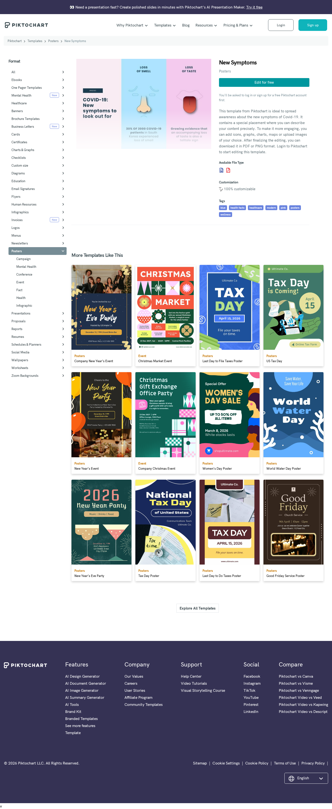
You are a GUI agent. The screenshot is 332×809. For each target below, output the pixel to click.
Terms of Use (285, 763)
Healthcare (19, 103)
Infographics (20, 212)
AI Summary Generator (84, 697)
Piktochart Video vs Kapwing (303, 704)
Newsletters (19, 243)
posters (295, 207)
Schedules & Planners (26, 344)
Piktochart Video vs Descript (303, 711)
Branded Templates (81, 718)
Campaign (23, 259)
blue (223, 207)
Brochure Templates (25, 119)
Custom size (19, 165)
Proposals (18, 321)
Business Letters (22, 126)
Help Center (191, 676)
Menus (16, 235)
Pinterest (251, 704)
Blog (186, 25)
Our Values (133, 676)
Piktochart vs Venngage (299, 690)
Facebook (252, 676)
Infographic (24, 305)
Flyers (15, 196)
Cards (15, 134)
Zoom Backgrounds (24, 376)
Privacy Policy (313, 763)
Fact (19, 290)
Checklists (18, 158)
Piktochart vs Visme (296, 683)
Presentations (20, 313)
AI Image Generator (81, 690)
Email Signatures (23, 189)
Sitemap (200, 763)
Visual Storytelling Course (203, 690)
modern (271, 207)
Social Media (20, 352)
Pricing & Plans (235, 25)
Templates (162, 25)
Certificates (19, 142)
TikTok (249, 690)
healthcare (255, 207)
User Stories (134, 690)
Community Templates (143, 704)
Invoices (17, 220)
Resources (204, 25)
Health (21, 298)
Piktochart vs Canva (296, 676)
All (13, 72)
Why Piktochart (129, 25)
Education (18, 181)
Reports (16, 329)
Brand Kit (73, 711)
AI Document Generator (85, 683)
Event (20, 282)
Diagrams (18, 173)
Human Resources (23, 204)
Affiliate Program (138, 697)
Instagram (252, 683)
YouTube (251, 697)
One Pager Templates (26, 88)
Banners (17, 111)
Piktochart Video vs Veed (300, 697)
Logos (15, 228)
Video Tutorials (194, 683)
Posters (53, 41)
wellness (225, 214)
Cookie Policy (256, 763)
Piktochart (15, 41)
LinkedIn (251, 711)
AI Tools (72, 704)
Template (73, 732)
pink (283, 207)
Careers (130, 683)
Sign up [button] (313, 25)
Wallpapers (19, 360)
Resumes (17, 337)
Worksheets (19, 368)
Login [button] (281, 25)
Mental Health (21, 95)
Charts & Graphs (22, 150)
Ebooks (16, 80)
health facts (237, 207)
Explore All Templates (198, 608)
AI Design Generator (82, 676)
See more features (80, 725)
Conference (24, 274)
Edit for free (264, 82)
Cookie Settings (226, 763)
